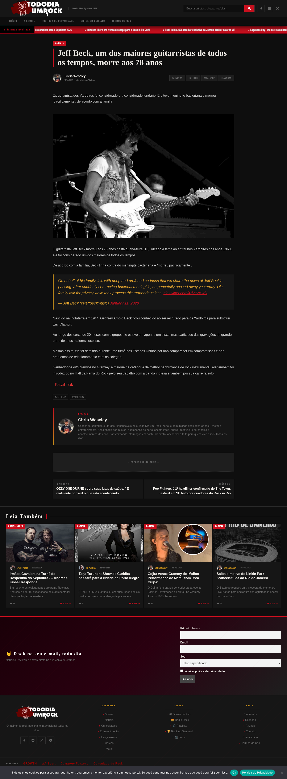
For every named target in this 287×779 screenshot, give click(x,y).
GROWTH (30, 763)
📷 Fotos (180, 737)
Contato (250, 731)
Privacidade (251, 737)
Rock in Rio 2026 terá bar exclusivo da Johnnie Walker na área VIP (196, 30)
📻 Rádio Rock (180, 719)
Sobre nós (250, 714)
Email (184, 642)
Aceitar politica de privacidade (205, 671)
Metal (109, 748)
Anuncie (250, 725)
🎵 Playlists (179, 725)
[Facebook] (261, 8)
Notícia (59, 43)
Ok (234, 772)
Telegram (226, 77)
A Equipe (29, 20)
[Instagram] (269, 8)
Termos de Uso (121, 20)
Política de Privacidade (58, 20)
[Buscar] (249, 8)
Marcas (109, 743)
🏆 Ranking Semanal (180, 731)
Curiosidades (109, 725)
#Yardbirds (78, 396)
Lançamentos (109, 737)
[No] (282, 773)
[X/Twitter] (277, 8)
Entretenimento (109, 731)
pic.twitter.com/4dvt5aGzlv (185, 293)
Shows (109, 714)
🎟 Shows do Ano (179, 714)
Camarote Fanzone (74, 763)
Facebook (177, 77)
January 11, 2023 (124, 303)
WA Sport (49, 763)
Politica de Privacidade (257, 772)
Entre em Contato (93, 20)
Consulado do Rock (108, 763)
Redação (250, 719)
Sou (183, 656)
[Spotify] (50, 740)
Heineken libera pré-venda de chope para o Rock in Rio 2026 (114, 30)
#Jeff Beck (60, 396)
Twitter (193, 77)
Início (13, 20)
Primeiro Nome (190, 628)
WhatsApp (209, 77)
